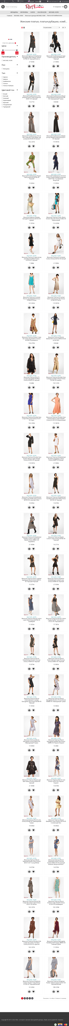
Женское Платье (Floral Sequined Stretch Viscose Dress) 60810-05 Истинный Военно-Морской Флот (56, 861)
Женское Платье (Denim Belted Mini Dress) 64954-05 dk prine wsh (56, 338)
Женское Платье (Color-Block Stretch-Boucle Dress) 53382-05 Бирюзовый (56, 218)
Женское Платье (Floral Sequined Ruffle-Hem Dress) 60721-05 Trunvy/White (31, 860)
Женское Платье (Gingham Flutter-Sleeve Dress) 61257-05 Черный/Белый (56, 982)
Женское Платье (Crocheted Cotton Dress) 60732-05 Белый (56, 257)
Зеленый (6, 98)
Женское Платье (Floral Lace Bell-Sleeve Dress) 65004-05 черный (31, 780)
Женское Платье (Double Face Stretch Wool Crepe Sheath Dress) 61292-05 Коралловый (56, 418)
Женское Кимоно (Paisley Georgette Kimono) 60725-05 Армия (31, 218)
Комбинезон (7, 81)
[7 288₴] (3, 50)
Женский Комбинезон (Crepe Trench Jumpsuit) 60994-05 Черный (56, 57)
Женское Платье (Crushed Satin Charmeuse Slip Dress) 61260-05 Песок (56, 298)
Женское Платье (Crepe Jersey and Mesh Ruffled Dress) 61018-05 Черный (31, 258)
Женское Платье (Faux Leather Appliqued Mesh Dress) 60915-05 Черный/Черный (31, 579)
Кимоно (5, 79)
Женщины (6, 69)
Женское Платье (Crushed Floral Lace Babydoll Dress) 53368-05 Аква (31, 298)
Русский (31, 1)
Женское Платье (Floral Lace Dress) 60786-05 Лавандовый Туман (31, 820)
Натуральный (7, 104)
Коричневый (7, 100)
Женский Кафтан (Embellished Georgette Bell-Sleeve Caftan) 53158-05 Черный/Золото (31, 57)
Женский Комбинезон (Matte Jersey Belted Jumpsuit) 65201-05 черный (56, 136)
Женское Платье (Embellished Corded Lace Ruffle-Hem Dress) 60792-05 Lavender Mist (31, 498)
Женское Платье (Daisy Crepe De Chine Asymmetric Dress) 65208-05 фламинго (31, 338)
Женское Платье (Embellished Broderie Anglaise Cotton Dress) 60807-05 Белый (56, 458)
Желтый (5, 96)
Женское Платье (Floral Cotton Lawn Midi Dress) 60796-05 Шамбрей (31, 619)
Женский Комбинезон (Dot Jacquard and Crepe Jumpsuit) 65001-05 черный (31, 96)
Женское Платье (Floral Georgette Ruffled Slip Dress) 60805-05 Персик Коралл (56, 741)
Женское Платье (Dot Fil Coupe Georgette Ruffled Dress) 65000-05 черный (31, 378)
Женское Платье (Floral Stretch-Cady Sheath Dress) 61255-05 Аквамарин (56, 902)
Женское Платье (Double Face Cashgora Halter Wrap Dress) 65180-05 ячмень (56, 378)
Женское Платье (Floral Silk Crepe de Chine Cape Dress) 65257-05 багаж (31, 902)
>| (32, 998)
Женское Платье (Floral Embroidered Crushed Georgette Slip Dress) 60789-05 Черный (31, 700)
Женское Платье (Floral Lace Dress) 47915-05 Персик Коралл (56, 780)
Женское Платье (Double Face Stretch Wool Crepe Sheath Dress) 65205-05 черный (31, 458)
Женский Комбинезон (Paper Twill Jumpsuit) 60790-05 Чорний (31, 176)
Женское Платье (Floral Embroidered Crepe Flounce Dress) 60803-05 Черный (56, 659)
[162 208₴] (17, 50)
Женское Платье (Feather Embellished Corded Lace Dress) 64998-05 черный (56, 579)
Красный (5, 102)
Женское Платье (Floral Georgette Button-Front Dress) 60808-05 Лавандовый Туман (56, 699)
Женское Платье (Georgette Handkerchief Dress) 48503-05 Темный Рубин (56, 942)
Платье (5, 83)
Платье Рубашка (8, 85)
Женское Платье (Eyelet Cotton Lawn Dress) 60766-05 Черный (56, 538)
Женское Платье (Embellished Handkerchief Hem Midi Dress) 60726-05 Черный (56, 498)
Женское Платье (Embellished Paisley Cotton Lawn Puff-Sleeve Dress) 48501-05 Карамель (31, 538)
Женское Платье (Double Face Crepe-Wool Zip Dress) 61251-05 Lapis (31, 418)
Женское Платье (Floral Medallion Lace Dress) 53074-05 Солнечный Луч (56, 820)
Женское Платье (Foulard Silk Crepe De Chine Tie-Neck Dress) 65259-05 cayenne (31, 942)
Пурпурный (6, 107)
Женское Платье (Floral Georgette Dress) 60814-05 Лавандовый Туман (31, 741)
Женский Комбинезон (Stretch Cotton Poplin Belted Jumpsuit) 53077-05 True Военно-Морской (56, 177)
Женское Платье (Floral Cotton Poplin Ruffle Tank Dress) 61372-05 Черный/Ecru (56, 619)
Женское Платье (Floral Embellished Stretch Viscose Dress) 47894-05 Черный (31, 659)
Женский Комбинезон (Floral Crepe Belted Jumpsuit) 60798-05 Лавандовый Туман (56, 96)
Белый (5, 94)
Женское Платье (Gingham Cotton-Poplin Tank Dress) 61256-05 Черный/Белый (31, 982)
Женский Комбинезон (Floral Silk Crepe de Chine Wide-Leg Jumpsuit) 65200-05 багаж (31, 136)
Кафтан (5, 77)
